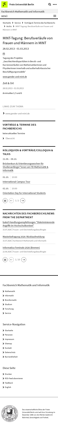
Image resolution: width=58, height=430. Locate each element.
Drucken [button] (8, 374)
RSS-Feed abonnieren (14, 378)
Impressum (9, 339)
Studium (8, 304)
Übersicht (10, 138)
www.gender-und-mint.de (15, 76)
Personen (9, 334)
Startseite (7, 22)
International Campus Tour (16, 181)
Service (18, 22)
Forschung (9, 308)
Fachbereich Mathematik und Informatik (22, 11)
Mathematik (10, 291)
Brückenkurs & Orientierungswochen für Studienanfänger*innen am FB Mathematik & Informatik (25, 167)
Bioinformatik (10, 300)
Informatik (9, 295)
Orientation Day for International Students (24, 193)
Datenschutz (10, 352)
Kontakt (8, 348)
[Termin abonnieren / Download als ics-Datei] (29, 54)
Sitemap (8, 343)
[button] (5, 200)
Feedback (9, 383)
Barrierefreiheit (11, 356)
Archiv (9, 26)
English (8, 387)
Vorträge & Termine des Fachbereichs (39, 22)
